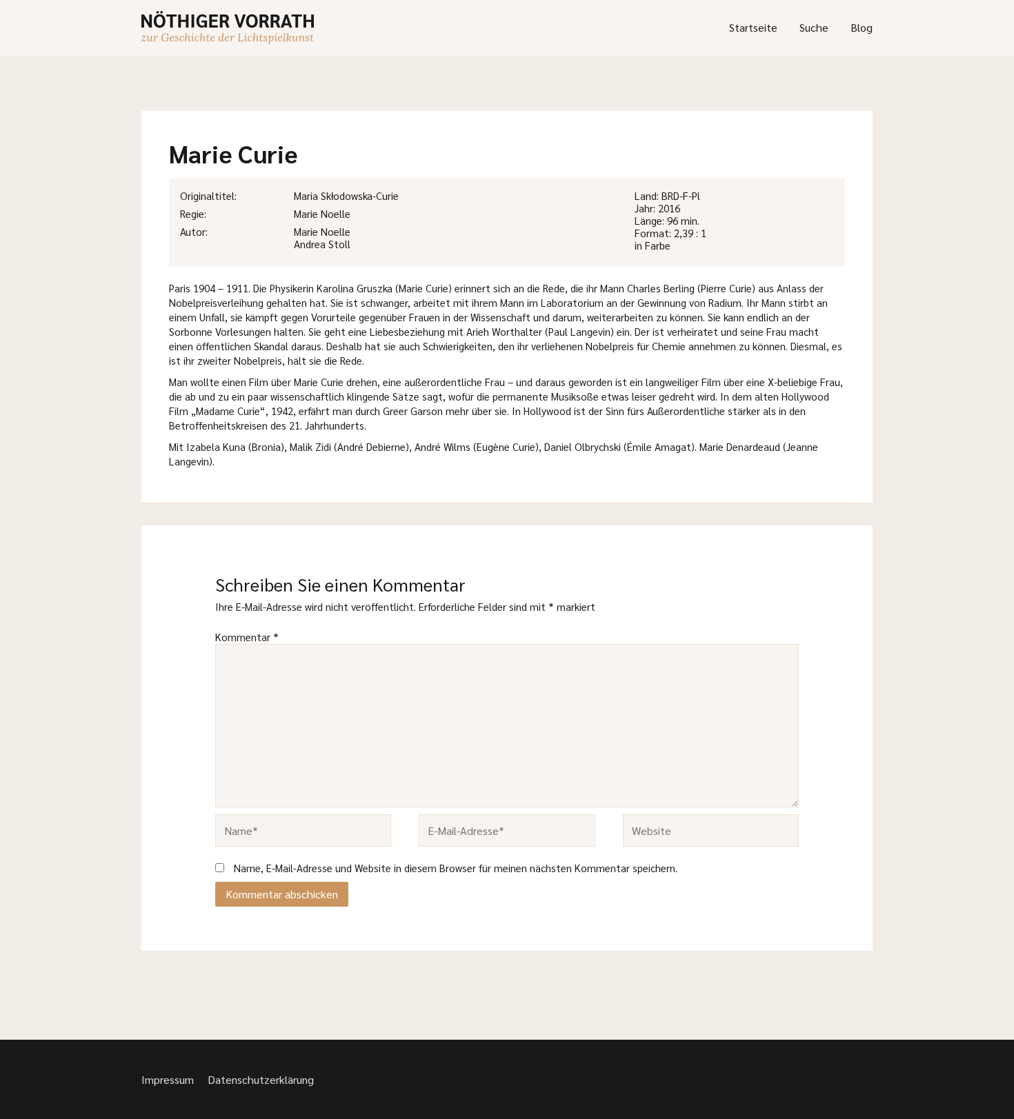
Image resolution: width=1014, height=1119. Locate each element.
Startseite (753, 27)
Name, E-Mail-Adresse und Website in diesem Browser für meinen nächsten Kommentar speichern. (455, 867)
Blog (862, 27)
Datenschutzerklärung (261, 1079)
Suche (813, 27)
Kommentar (247, 636)
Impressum (167, 1079)
